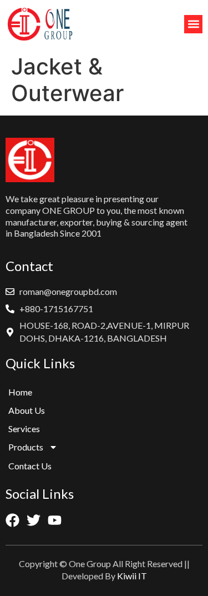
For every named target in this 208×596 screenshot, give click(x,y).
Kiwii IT (132, 575)
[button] (193, 24)
